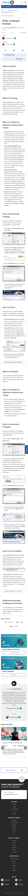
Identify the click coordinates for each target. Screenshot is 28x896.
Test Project (14, 840)
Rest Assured (14, 822)
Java (14, 868)
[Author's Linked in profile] (15, 38)
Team (14, 811)
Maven (14, 865)
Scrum (14, 832)
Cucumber (14, 827)
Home (2, 10)
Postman (14, 825)
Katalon (14, 843)
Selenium (14, 820)
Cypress (14, 845)
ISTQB (14, 829)
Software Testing (14, 858)
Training (14, 806)
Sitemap (14, 814)
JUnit (14, 863)
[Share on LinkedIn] (22, 50)
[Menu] (25, 2)
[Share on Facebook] (5, 50)
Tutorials (14, 804)
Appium (14, 861)
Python (14, 850)
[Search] (22, 2)
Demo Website (14, 809)
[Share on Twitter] (14, 50)
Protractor (14, 847)
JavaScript (14, 852)
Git (14, 834)
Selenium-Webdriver (13, 10)
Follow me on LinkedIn (12, 708)
